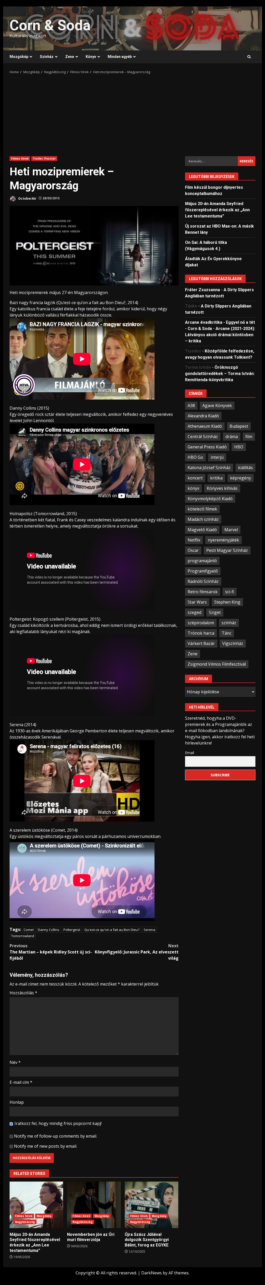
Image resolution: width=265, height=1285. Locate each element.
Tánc (226, 633)
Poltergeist (71, 929)
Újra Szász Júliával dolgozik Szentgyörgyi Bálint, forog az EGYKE (151, 1205)
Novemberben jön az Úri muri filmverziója (94, 1205)
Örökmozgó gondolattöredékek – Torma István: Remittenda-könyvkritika (220, 373)
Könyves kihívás (222, 488)
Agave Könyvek (217, 405)
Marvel (231, 529)
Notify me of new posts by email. (45, 1146)
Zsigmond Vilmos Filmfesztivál (217, 664)
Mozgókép (19, 57)
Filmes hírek (19, 158)
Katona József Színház (209, 467)
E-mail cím (21, 1082)
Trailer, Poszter (44, 158)
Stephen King (227, 602)
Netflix (194, 540)
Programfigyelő (203, 571)
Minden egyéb (120, 57)
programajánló (202, 560)
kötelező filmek (202, 509)
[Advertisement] (132, 113)
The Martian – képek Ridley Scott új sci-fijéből (51, 952)
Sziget (215, 612)
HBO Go (195, 457)
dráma (231, 436)
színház (229, 623)
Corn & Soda (50, 25)
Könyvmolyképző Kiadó (210, 498)
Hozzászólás (23, 993)
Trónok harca (201, 633)
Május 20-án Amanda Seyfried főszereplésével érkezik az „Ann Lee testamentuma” (36, 1205)
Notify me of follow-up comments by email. (55, 1136)
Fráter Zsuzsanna (202, 289)
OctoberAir (26, 198)
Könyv (91, 57)
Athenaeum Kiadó (205, 426)
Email (189, 752)
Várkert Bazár (201, 643)
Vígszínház (232, 643)
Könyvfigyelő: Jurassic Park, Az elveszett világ (136, 952)
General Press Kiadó (207, 447)
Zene (69, 57)
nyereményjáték (223, 540)
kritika (216, 478)
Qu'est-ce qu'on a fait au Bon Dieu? (111, 929)
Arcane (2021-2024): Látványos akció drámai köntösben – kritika (220, 334)
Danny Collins (48, 929)
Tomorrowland (22, 936)
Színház (47, 57)
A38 (191, 405)
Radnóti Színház (203, 581)
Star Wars (197, 602)
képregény (240, 478)
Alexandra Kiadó (203, 416)
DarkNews (151, 1273)
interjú (217, 457)
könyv (193, 488)
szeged (194, 612)
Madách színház (203, 519)
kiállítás (245, 467)
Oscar (193, 550)
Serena (149, 929)
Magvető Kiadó (202, 529)
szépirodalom (201, 623)
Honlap (17, 1102)
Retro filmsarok (203, 592)
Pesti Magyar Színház (227, 550)
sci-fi (229, 592)
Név (15, 1062)
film (248, 436)
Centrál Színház (203, 436)
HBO (238, 447)
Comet (29, 929)
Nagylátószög (25, 1222)
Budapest (239, 426)
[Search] (249, 57)
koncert (195, 478)
